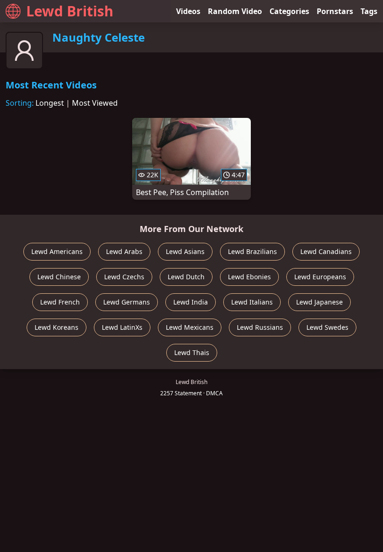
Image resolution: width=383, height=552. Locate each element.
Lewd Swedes (327, 327)
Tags (369, 11)
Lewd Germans (126, 302)
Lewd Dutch (186, 276)
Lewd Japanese (319, 302)
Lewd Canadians (326, 251)
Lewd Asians (185, 251)
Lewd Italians (252, 302)
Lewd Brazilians (252, 251)
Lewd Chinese (59, 276)
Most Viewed (95, 103)
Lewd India (190, 302)
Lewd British (69, 11)
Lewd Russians (260, 327)
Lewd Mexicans (189, 327)
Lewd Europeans (320, 276)
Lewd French (60, 302)
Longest (49, 103)
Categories (289, 11)
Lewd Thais (191, 352)
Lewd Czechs (124, 276)
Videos (188, 11)
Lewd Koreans (56, 327)
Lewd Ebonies (249, 276)
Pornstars (335, 11)
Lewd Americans (57, 251)
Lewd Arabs (124, 251)
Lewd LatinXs (122, 327)
